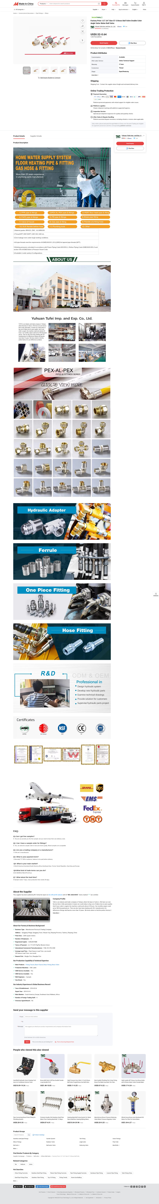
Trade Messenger (42, 1186)
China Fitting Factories (21, 1173)
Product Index (110, 1192)
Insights (118, 1192)
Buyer (103, 9)
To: (22, 1021)
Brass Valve (55, 964)
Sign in (144, 5)
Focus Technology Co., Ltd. (66, 1197)
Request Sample (121, 48)
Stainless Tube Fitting (38, 1177)
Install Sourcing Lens (59, 1186)
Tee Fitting (82, 1138)
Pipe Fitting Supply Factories (78, 1173)
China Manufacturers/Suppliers (65, 1192)
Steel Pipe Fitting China (21, 1177)
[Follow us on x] (134, 1186)
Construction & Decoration (26, 13)
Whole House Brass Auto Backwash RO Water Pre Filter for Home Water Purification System (132, 1119)
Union (30, 1164)
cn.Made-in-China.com (96, 1194)
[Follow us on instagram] (137, 1186)
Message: (20, 1026)
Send (27, 1042)
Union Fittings (117, 1138)
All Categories (20, 9)
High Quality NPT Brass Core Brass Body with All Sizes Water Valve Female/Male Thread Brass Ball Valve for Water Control (133, 1082)
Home (15, 13)
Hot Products (42, 1192)
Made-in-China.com (71, 1194)
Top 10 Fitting (51, 1177)
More (14, 1181)
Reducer (23, 1164)
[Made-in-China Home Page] (23, 4)
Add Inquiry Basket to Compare (50, 78)
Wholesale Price (90, 1192)
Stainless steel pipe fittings (20, 1138)
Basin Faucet (39, 964)
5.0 (124, 138)
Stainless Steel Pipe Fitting (38, 1173)
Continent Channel (101, 1192)
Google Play (29, 1186)
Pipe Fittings (39, 13)
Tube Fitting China (127, 1173)
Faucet (32, 964)
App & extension (123, 9)
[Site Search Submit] (104, 4)
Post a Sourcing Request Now (64, 1042)
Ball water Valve (50, 1145)
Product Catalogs (39, 1135)
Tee (16, 1164)
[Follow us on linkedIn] (145, 1186)
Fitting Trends (63, 1177)
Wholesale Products (79, 1192)
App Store (18, 1186)
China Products (51, 1192)
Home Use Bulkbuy (76, 1177)
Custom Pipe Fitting (112, 1173)
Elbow (46, 13)
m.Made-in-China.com (83, 1194)
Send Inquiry (104, 43)
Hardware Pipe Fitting (96, 1173)
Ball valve (16, 1145)
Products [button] (43, 4)
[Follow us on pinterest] (142, 1186)
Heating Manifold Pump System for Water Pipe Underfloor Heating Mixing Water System (79, 1119)
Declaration (99, 1197)
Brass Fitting (47, 964)
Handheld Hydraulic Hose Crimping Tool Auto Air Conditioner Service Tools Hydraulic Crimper (24, 1082)
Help (113, 9)
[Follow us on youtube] (139, 1186)
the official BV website (55, 895)
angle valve (83, 1142)
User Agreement (89, 1197)
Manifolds (115, 1145)
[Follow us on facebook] (131, 1186)
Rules (144, 9)
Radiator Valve (50, 1142)
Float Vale (115, 1142)
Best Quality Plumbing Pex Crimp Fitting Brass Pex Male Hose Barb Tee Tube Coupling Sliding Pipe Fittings (105, 1082)
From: (21, 1017)
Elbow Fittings (17, 1142)
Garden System (50, 1138)
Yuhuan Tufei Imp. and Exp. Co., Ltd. (105, 26)
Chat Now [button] (133, 43)
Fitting (28, 964)
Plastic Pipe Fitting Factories (58, 1173)
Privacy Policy (107, 1197)
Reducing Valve (84, 1145)
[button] (99, 3)
